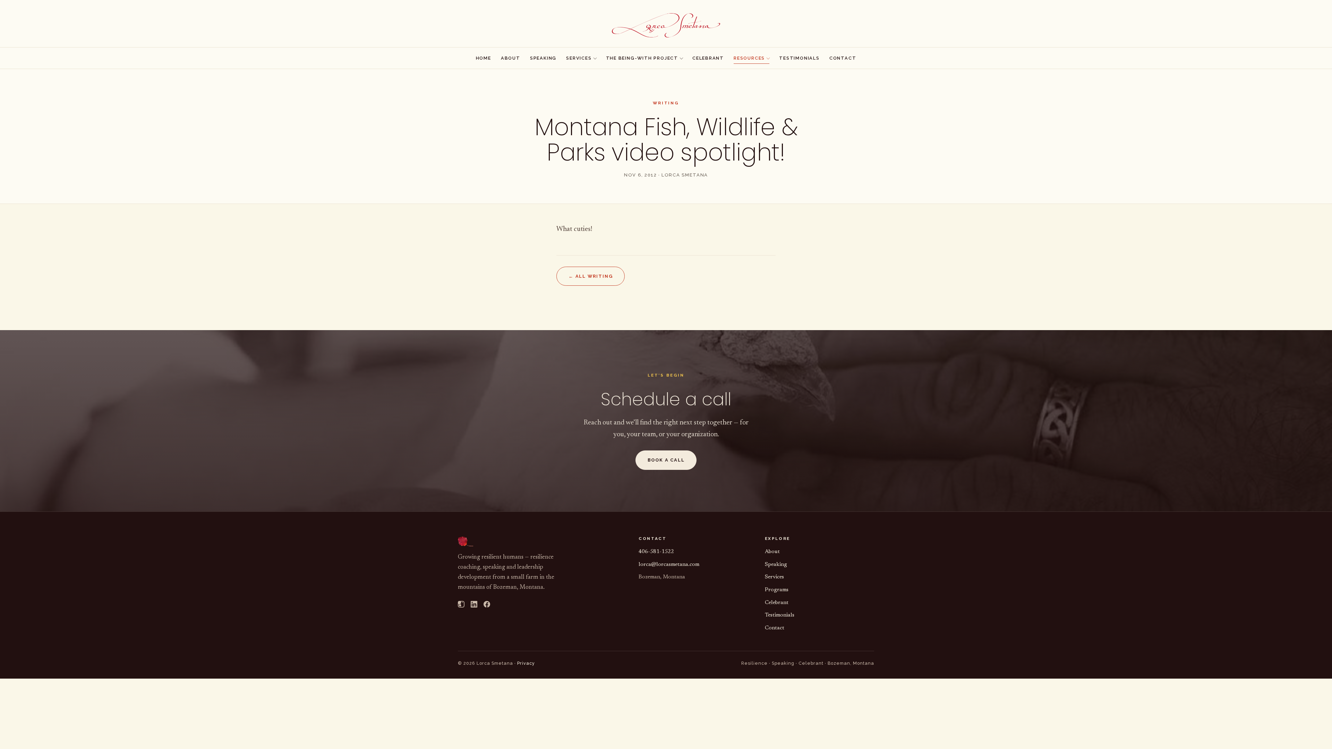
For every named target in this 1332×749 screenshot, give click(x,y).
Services (578, 58)
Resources (749, 58)
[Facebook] (487, 606)
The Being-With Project (642, 58)
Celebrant (708, 58)
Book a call (666, 460)
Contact (842, 58)
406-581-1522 (656, 551)
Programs (776, 590)
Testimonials (799, 58)
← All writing (591, 276)
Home (483, 58)
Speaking (543, 58)
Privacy (526, 663)
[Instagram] (461, 606)
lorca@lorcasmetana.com (669, 564)
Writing (666, 103)
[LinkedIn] (474, 606)
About (510, 58)
